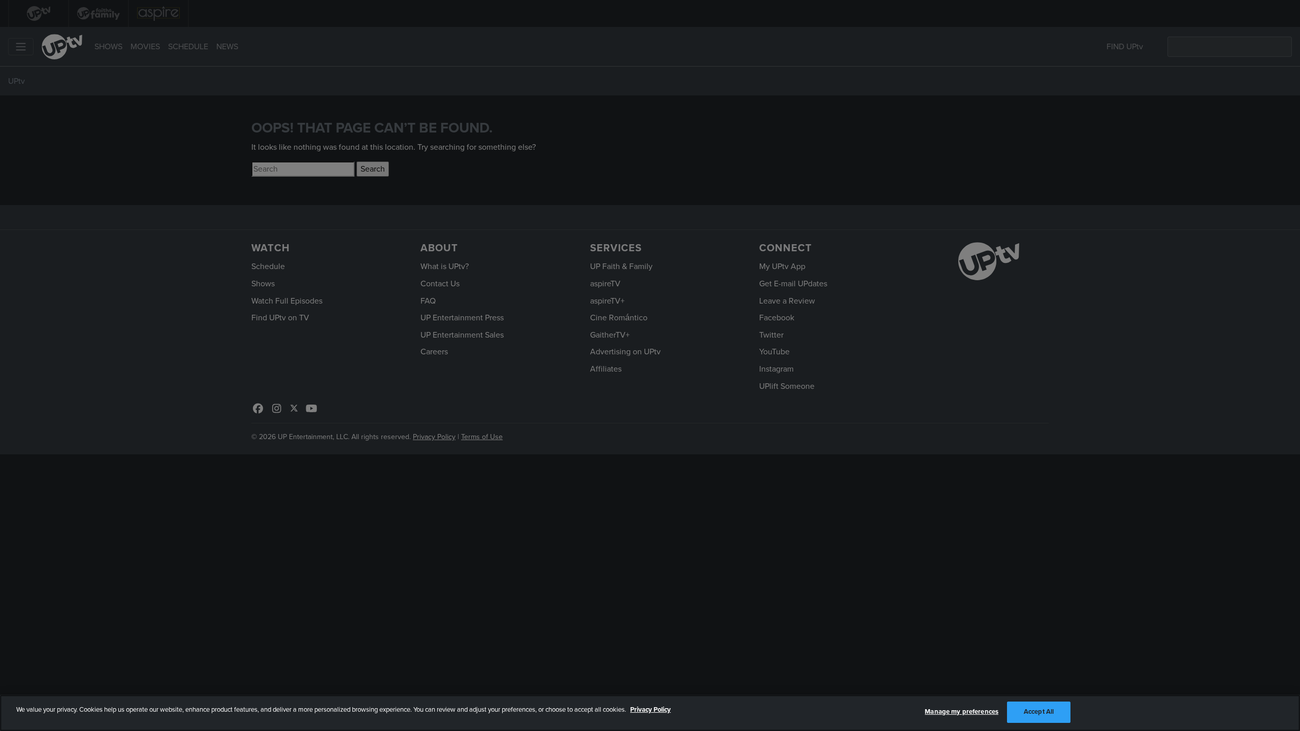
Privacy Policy (650, 710)
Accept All (1039, 712)
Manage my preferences (961, 712)
